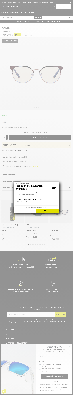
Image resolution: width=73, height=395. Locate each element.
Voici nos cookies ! (22, 201)
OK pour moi (48, 211)
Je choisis (25, 211)
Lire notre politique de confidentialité (25, 194)
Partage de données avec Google (26, 203)
